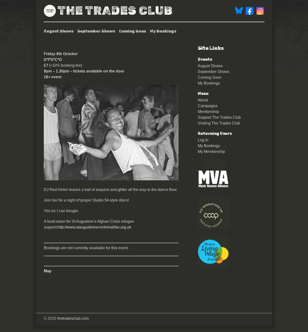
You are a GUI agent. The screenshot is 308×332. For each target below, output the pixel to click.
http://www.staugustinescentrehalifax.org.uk (94, 227)
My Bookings (163, 31)
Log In (203, 140)
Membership (208, 112)
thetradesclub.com (73, 318)
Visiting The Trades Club (219, 123)
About (203, 100)
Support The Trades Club (219, 117)
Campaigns (208, 106)
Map (47, 271)
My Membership (211, 152)
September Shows (96, 31)
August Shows (58, 31)
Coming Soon (132, 31)
